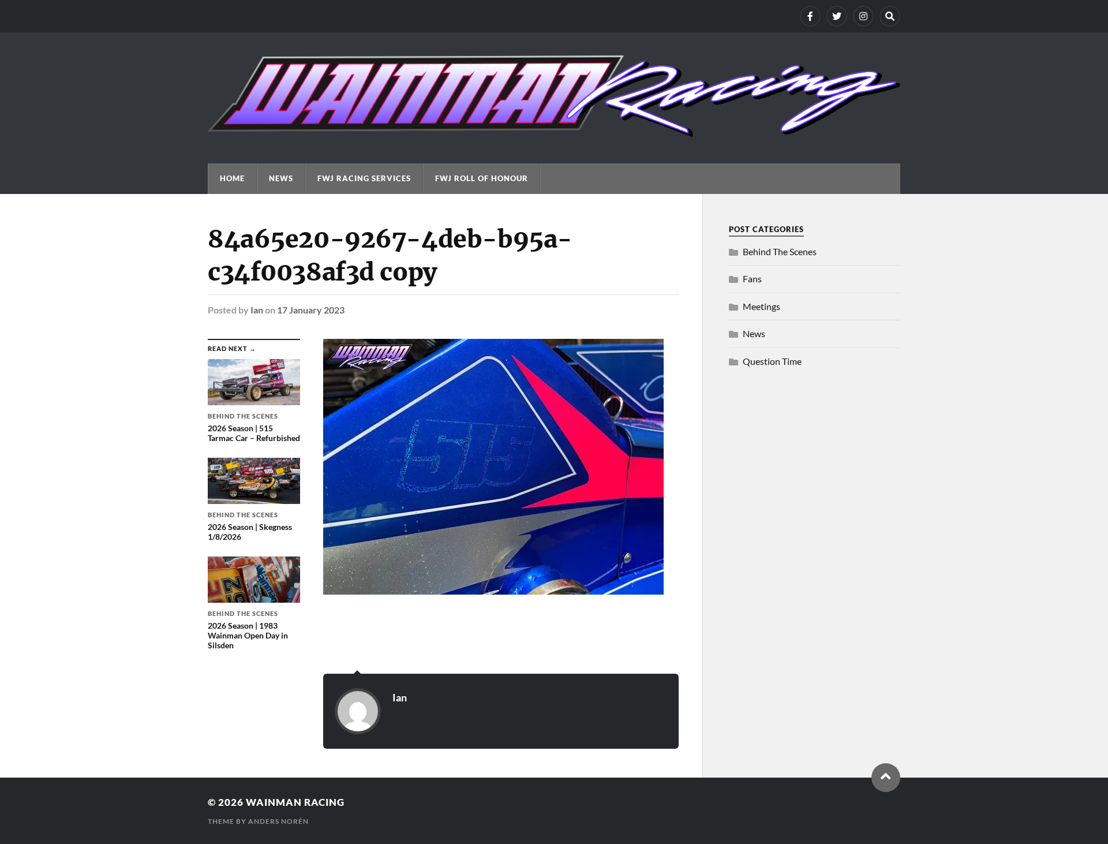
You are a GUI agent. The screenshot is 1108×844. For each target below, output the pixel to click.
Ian (256, 309)
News (281, 178)
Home (232, 178)
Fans (752, 278)
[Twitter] (836, 16)
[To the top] (885, 777)
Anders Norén (278, 821)
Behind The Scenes (780, 251)
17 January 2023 (311, 309)
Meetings (761, 306)
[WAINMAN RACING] (554, 131)
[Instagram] (863, 16)
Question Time (772, 361)
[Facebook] (810, 16)
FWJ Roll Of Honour (481, 178)
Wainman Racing (295, 802)
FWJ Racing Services (364, 178)
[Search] (889, 16)
